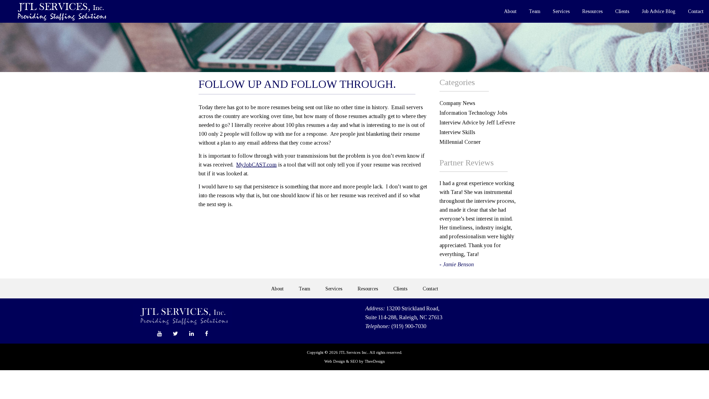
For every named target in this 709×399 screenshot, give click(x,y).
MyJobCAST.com (256, 165)
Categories (457, 82)
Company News (457, 103)
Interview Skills (457, 132)
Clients (622, 11)
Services (561, 11)
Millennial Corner (460, 142)
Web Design (334, 361)
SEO (354, 361)
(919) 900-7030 (408, 326)
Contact (695, 11)
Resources (592, 11)
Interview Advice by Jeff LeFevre (477, 122)
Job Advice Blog (658, 11)
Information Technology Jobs (473, 113)
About (510, 11)
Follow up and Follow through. (297, 84)
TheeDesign (375, 361)
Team (534, 11)
